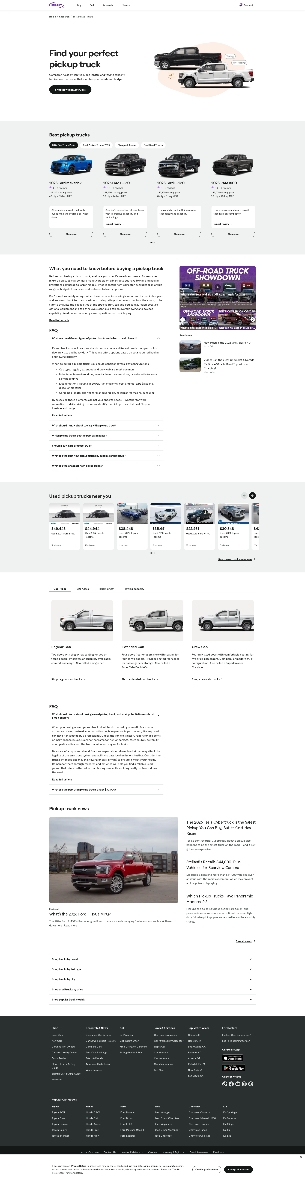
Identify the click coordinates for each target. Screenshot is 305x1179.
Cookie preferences (206, 1169)
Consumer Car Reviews (98, 1035)
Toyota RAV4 (58, 1112)
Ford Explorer (127, 1135)
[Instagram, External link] (244, 1084)
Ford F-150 (126, 1124)
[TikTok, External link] (224, 1084)
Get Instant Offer (129, 1040)
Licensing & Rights (171, 1152)
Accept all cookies (238, 1169)
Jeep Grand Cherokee (167, 1118)
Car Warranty (161, 1052)
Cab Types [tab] (59, 588)
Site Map (158, 1070)
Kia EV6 (227, 1135)
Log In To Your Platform (235, 1040)
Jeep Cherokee (163, 1135)
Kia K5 (226, 1129)
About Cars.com (90, 1152)
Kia (225, 1106)
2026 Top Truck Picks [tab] (63, 145)
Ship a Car (159, 1046)
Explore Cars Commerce (235, 1035)
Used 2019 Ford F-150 (198, 533)
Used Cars (57, 1035)
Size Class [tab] (83, 588)
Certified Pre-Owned (63, 1046)
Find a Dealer (59, 1058)
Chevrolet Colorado (199, 1135)
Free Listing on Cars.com (133, 1046)
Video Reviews (93, 1070)
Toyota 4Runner (60, 1135)
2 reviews (62, 187)
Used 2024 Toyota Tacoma (94, 534)
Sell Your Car (127, 1035)
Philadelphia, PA (196, 1064)
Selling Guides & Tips (131, 1052)
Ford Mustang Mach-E (132, 1129)
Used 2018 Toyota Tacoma (161, 534)
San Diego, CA (195, 1075)
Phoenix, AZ (194, 1052)
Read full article (59, 320)
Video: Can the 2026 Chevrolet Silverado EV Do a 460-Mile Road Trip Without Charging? (229, 364)
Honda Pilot (92, 1129)
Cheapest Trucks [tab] (127, 145)
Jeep (157, 1106)
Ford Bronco (127, 1118)
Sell (92, 5)
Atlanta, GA (194, 1058)
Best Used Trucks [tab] (153, 145)
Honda (89, 1106)
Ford (123, 1106)
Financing (57, 1079)
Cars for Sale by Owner (64, 1052)
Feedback (218, 1152)
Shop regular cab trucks (66, 679)
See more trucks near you (235, 559)
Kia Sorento (229, 1118)
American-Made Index (98, 1064)
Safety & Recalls (94, 1058)
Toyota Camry (59, 1129)
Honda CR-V (93, 1112)
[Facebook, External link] (231, 1084)
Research (108, 5)
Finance (126, 5)
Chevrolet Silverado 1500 (202, 1118)
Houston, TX (194, 1040)
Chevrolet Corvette (199, 1112)
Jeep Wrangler (163, 1112)
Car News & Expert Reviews (101, 1040)
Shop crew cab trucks (206, 679)
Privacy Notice (78, 1166)
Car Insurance (161, 1058)
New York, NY (195, 1070)
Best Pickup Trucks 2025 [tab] (96, 145)
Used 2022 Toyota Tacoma (128, 534)
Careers (152, 1152)
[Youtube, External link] (237, 1084)
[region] (152, 1166)
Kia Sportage (230, 1112)
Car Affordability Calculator (168, 1040)
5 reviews (118, 187)
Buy (79, 5)
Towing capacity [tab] (134, 588)
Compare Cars (94, 1046)
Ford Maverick (128, 1112)
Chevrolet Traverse (199, 1124)
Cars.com (168, 1166)
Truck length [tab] (106, 588)
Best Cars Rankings (96, 1052)
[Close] (301, 1157)
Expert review (113, 224)
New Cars (57, 1040)
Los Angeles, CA (196, 1046)
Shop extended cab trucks (138, 679)
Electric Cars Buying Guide (66, 1073)
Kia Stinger (229, 1124)
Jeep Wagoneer (163, 1124)
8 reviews (226, 187)
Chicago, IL (194, 1035)
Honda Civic (92, 1118)
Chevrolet (194, 1106)
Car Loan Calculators (165, 1035)
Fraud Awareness (199, 1152)
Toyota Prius (58, 1118)
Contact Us (110, 1152)
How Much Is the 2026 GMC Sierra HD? (228, 342)
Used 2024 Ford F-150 (63, 533)
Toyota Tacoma (60, 1124)
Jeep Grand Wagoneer (167, 1129)
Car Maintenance (163, 1064)
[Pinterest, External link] (250, 1084)
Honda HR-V (93, 1135)
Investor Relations (130, 1152)
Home (52, 16)
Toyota (55, 1106)
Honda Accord (93, 1124)
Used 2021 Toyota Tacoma (229, 534)
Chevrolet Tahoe (198, 1129)
